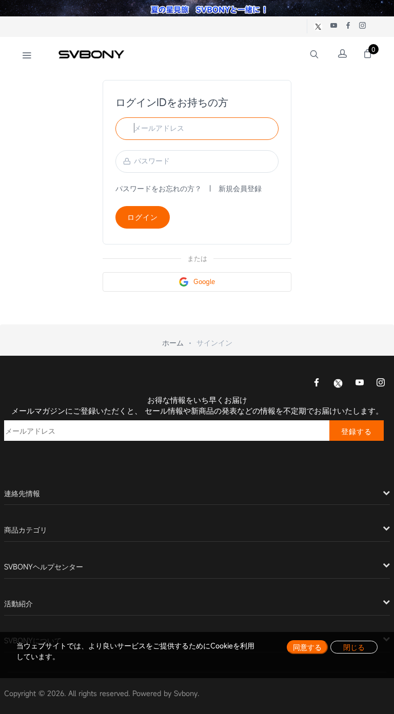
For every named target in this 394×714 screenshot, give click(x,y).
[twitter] (338, 383)
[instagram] (381, 383)
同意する (307, 647)
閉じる (354, 647)
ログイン (142, 217)
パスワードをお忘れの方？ (158, 188)
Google (204, 281)
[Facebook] (316, 383)
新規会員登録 (240, 188)
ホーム (173, 343)
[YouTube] (360, 383)
